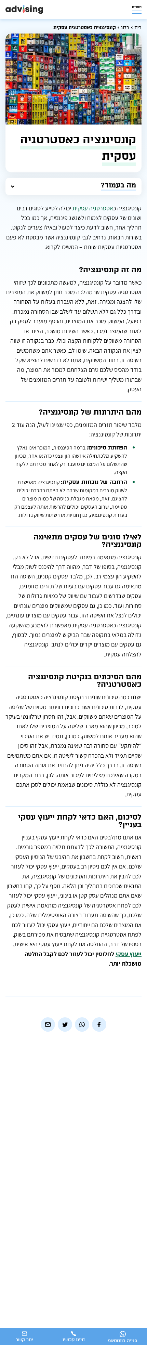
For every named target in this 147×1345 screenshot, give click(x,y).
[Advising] (24, 9)
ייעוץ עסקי (129, 954)
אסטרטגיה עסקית (92, 208)
